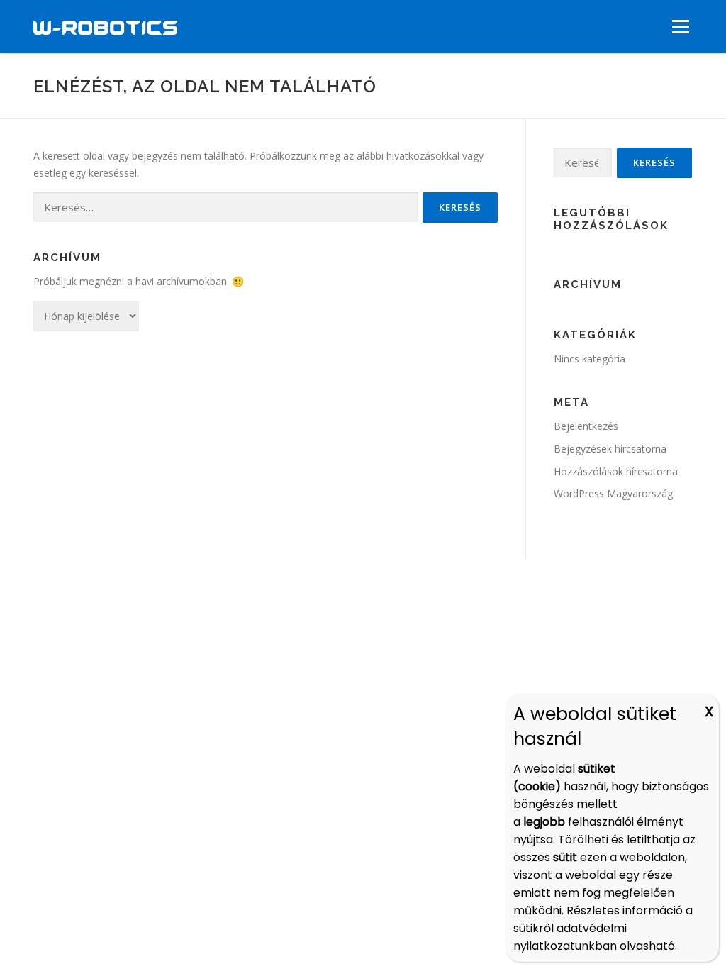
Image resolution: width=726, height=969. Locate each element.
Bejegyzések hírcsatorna (610, 448)
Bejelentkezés (586, 426)
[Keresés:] (225, 207)
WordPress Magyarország (613, 493)
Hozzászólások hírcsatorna (616, 471)
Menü (680, 26)
